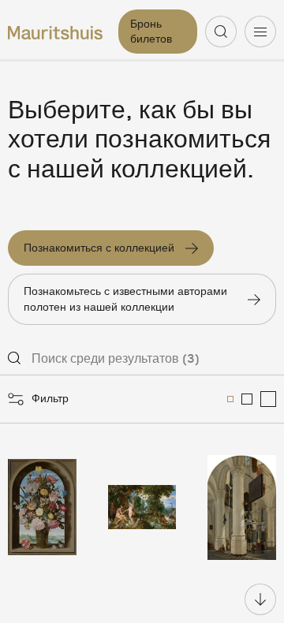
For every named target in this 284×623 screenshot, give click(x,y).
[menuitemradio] (230, 399)
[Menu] (260, 31)
